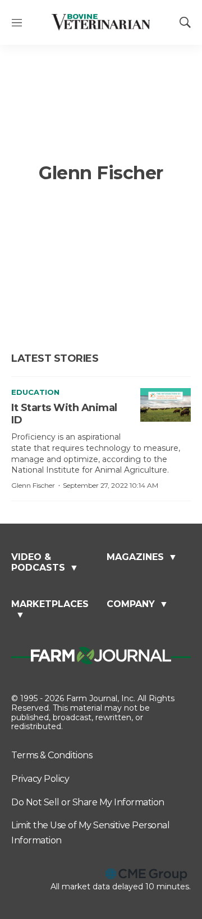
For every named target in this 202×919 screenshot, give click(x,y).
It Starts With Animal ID (64, 414)
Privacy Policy (40, 778)
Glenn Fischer (33, 485)
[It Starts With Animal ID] (165, 405)
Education (35, 392)
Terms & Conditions (51, 755)
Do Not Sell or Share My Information (87, 802)
